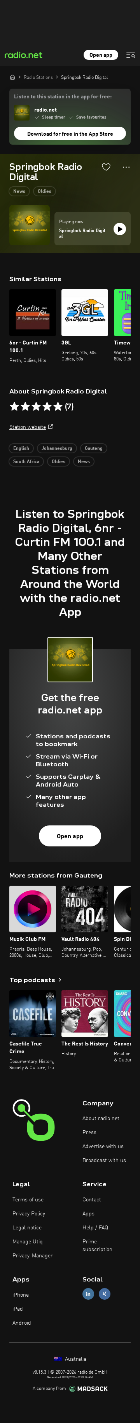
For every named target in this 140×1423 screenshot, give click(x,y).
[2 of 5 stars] (25, 406)
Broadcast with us (104, 1160)
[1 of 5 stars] (14, 406)
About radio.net (100, 1118)
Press (89, 1132)
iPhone (20, 1295)
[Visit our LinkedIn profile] (88, 1294)
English (21, 448)
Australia (74, 1359)
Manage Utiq (27, 1242)
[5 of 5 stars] (57, 406)
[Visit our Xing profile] (105, 1294)
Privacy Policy (28, 1214)
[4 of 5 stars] (47, 406)
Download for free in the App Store (70, 134)
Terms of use (28, 1200)
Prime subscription (97, 1245)
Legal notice (27, 1228)
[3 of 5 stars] (36, 406)
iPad (17, 1309)
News (19, 191)
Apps (88, 1214)
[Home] (12, 77)
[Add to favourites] (106, 167)
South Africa (26, 462)
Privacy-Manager (32, 1256)
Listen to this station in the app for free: (63, 97)
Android (21, 1323)
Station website (27, 427)
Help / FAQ (95, 1228)
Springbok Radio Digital (82, 234)
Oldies (44, 191)
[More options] (126, 167)
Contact (91, 1200)
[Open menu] (130, 54)
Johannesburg (57, 448)
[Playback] (120, 229)
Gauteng (94, 448)
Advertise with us (103, 1146)
